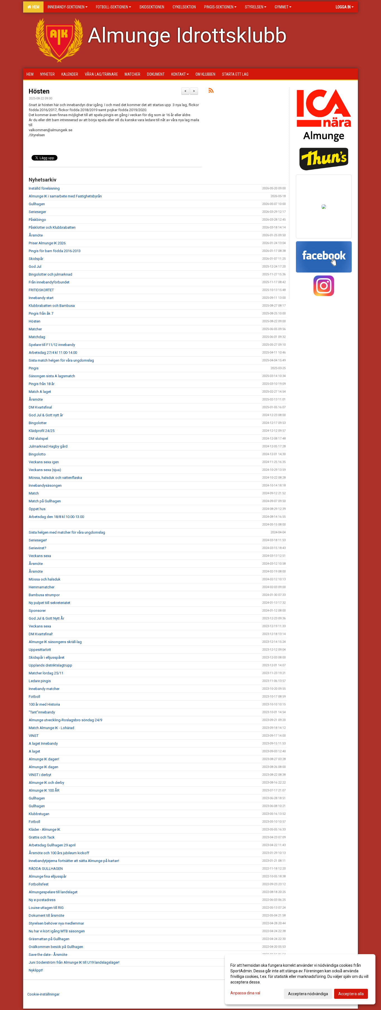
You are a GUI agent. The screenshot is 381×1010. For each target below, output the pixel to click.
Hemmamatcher (41, 587)
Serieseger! (38, 540)
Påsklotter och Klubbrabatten (52, 227)
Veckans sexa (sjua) (45, 470)
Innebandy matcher (44, 689)
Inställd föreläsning (44, 188)
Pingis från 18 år (41, 384)
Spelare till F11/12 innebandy (52, 345)
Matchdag (37, 337)
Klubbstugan (39, 814)
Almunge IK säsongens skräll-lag (55, 642)
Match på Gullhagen (45, 501)
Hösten (39, 91)
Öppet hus (37, 509)
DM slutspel (38, 438)
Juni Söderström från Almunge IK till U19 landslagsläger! (74, 962)
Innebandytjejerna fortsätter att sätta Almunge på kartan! (74, 861)
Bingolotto (37, 454)
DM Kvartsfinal (40, 407)
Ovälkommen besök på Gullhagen (56, 947)
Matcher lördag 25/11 (46, 673)
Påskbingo (37, 220)
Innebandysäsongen (45, 485)
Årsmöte (36, 235)
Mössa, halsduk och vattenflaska (55, 478)
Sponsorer (37, 610)
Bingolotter (38, 423)
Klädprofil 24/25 (41, 431)
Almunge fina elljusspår (47, 876)
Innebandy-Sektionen (66, 7)
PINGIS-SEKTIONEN (218, 7)
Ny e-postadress (42, 900)
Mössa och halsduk (45, 579)
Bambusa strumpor (44, 595)
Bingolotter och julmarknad (50, 274)
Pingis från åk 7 (41, 313)
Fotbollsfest (39, 884)
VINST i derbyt (40, 775)
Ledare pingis (40, 681)
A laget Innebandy (43, 743)
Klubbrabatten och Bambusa (52, 306)
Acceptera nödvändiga (308, 994)
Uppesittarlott (40, 650)
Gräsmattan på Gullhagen (49, 939)
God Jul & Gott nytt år (46, 415)
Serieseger (37, 212)
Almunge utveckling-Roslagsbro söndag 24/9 (65, 720)
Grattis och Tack (42, 837)
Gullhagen (37, 204)
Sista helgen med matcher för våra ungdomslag (67, 532)
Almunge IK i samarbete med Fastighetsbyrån (65, 196)
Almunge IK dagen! (44, 759)
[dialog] (300, 979)
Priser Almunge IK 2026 (47, 243)
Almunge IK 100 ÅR (44, 790)
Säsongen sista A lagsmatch (52, 376)
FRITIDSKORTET (41, 290)
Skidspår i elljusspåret (46, 657)
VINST (33, 736)
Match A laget (40, 392)
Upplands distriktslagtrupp (50, 665)
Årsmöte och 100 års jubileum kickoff (59, 853)
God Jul (35, 266)
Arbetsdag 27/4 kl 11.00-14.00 (53, 352)
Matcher (35, 329)
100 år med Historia (44, 704)
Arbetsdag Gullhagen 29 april (52, 845)
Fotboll (34, 696)
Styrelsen (254, 7)
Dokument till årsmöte (46, 915)
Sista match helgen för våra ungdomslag (61, 360)
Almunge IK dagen (43, 767)
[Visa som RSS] (211, 91)
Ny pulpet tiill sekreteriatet (49, 603)
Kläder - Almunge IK (44, 829)
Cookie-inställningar (43, 994)
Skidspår (36, 259)
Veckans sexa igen (44, 462)
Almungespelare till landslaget (53, 892)
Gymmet (281, 7)
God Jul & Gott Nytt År (46, 618)
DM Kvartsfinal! (41, 634)
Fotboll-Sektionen (112, 7)
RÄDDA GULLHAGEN (46, 868)
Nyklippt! (36, 970)
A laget (34, 751)
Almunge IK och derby (46, 782)
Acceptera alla (351, 994)
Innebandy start (41, 298)
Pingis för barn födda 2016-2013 (55, 251)
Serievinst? (37, 548)
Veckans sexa (40, 556)
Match (34, 493)
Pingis (33, 368)
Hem (35, 7)
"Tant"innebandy (42, 712)
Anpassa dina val (245, 993)
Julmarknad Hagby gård (48, 446)
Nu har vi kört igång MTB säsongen (57, 931)
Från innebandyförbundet (49, 282)
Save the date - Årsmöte (48, 954)
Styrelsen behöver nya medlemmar (56, 923)
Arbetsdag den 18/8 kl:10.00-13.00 (56, 517)
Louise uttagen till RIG (46, 908)
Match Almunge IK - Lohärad (51, 728)
